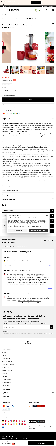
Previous (4, 47)
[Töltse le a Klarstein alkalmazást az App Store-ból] (33, 421)
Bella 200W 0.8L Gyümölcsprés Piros (33, 18)
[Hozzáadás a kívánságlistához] (53, 24)
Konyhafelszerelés (10, 18)
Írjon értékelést (48, 240)
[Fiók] (46, 10)
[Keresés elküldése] (2, 15)
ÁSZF (12, 438)
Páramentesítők (6, 358)
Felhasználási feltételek (44, 426)
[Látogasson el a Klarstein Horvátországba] (6, 424)
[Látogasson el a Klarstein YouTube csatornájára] (9, 436)
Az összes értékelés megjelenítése (30, 303)
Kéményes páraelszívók (8, 364)
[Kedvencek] (49, 10)
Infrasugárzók (5, 367)
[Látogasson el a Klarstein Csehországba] (25, 421)
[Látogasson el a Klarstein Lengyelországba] (3, 424)
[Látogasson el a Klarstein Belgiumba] (16, 424)
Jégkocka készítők (7, 370)
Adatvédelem (5, 331)
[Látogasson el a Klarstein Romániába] (8, 424)
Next (52, 47)
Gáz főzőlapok (6, 385)
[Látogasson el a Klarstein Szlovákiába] (22, 421)
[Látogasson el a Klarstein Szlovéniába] (25, 424)
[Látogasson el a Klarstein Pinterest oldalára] (13, 436)
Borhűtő (4, 352)
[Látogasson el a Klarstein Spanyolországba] (16, 421)
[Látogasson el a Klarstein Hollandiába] (19, 424)
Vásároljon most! (36, 2)
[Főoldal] (4, 18)
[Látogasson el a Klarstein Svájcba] (8, 421)
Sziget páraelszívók (7, 361)
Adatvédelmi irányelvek (33, 426)
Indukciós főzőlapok (7, 382)
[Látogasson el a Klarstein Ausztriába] (6, 421)
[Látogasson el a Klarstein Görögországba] (3, 427)
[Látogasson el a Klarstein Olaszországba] (14, 421)
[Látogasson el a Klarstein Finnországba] (14, 424)
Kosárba (29, 99)
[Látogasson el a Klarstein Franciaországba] (11, 421)
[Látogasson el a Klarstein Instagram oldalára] (3, 436)
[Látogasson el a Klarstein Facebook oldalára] (6, 436)
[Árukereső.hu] (38, 10)
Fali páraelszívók (6, 379)
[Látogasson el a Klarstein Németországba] (3, 421)
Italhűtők (4, 373)
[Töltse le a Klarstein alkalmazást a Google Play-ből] (41, 421)
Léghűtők (4, 376)
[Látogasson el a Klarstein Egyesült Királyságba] (19, 421)
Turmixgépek (19, 18)
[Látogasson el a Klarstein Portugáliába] (22, 424)
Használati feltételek (21, 438)
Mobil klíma (5, 355)
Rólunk (31, 438)
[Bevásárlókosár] (53, 10)
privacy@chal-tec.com (48, 333)
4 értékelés (11, 27)
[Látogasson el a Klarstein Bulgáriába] (11, 424)
